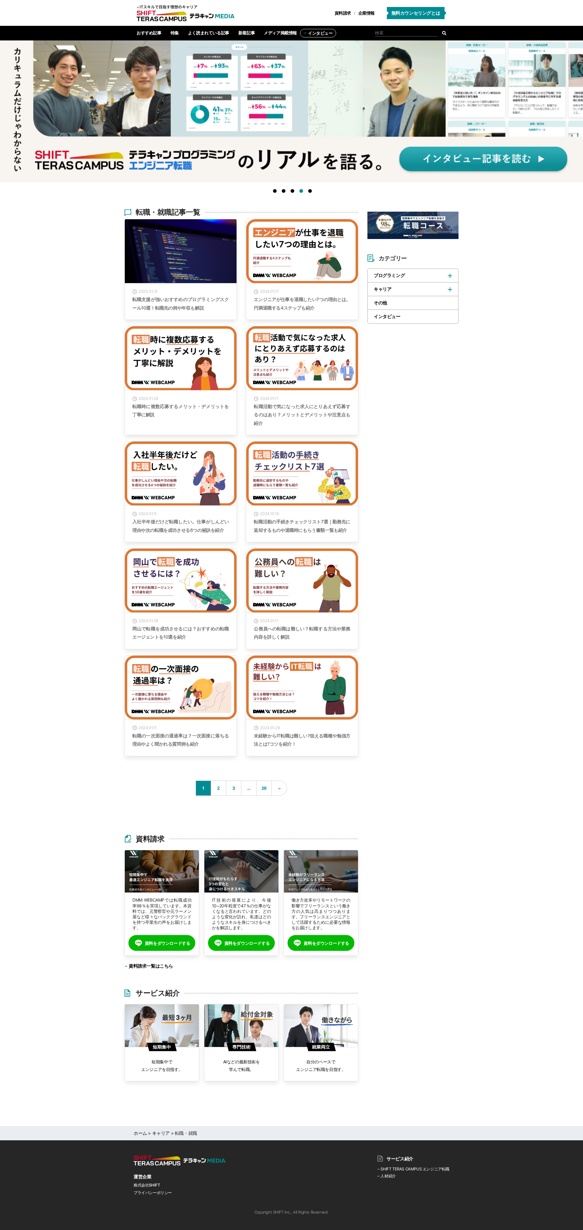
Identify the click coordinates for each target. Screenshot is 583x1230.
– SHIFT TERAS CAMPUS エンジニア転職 (413, 1168)
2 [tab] (285, 192)
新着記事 (246, 32)
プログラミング (389, 275)
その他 (380, 303)
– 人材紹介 (386, 1175)
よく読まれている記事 (208, 32)
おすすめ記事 (149, 32)
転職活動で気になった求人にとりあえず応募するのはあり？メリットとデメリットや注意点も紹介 (302, 415)
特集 (175, 32)
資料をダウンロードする (167, 943)
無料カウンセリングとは (415, 13)
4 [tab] (302, 192)
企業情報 (366, 13)
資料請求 (343, 13)
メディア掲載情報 (280, 32)
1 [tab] (276, 192)
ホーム (140, 1133)
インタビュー (320, 33)
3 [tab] (294, 192)
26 (264, 788)
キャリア (382, 289)
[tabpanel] (291, 114)
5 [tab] (311, 192)
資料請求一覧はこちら (151, 966)
